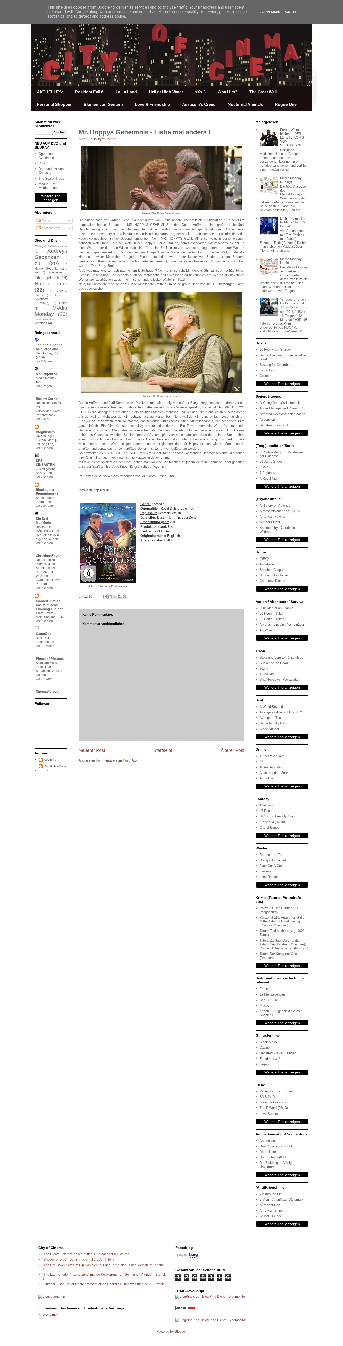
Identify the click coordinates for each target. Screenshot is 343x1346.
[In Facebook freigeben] (119, 596)
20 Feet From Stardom (276, 350)
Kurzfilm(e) (42, 303)
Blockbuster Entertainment (47, 492)
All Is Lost (267, 778)
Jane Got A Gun (271, 866)
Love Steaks (269, 1114)
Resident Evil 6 (89, 92)
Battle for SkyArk (272, 723)
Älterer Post (232, 750)
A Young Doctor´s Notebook (280, 403)
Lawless (265, 871)
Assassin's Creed (199, 104)
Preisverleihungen (45, 319)
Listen (63, 303)
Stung (264, 668)
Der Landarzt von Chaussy (51, 171)
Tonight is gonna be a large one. (49, 347)
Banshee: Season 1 (274, 425)
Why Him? (227, 92)
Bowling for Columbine (276, 365)
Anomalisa (267, 1141)
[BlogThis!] (109, 596)
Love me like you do (274, 1102)
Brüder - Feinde (271, 1216)
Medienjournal (47, 374)
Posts (45, 221)
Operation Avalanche (46, 156)
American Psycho (272, 516)
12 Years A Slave (272, 756)
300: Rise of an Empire (276, 608)
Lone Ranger (269, 877)
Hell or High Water (166, 92)
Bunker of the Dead (274, 663)
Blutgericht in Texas (274, 575)
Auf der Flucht (270, 522)
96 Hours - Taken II (274, 619)
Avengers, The (270, 718)
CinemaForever (48, 691)
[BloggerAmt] (52, 1296)
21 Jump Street (271, 461)
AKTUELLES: (50, 92)
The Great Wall (263, 92)
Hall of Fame (51, 283)
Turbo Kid (267, 674)
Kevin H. (50, 760)
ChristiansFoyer (48, 556)
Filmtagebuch (47, 278)
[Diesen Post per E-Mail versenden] (105, 596)
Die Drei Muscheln (43, 521)
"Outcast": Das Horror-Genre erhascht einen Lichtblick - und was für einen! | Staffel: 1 (104, 1284)
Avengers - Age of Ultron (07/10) (283, 712)
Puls (42, 163)
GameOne (43, 634)
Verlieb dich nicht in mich (278, 1091)
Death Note (268, 1152)
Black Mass (268, 1042)
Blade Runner (269, 729)
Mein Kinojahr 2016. (50, 617)
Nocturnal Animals (245, 104)
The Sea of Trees (51, 178)
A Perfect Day (270, 1205)
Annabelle (267, 564)
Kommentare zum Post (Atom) (118, 760)
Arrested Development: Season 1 (284, 414)
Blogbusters (45, 432)
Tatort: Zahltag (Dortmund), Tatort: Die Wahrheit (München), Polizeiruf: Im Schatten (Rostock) (284, 944)
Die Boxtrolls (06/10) (274, 1157)
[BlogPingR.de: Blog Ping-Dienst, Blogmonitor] (210, 1296)
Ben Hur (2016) (270, 1000)
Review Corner (47, 399)
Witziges (41, 323)
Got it (291, 12)
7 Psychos (267, 473)
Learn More (269, 12)
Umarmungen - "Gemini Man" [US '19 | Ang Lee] (48, 440)
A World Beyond (271, 707)
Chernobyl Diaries (272, 581)
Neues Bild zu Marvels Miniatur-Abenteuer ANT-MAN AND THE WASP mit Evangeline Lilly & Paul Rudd (48, 572)
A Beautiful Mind (271, 767)
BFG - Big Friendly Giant (278, 816)
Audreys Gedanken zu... (51, 257)
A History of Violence (275, 505)
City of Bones (269, 827)
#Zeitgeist (267, 805)
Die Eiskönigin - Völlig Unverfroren (276, 1165)
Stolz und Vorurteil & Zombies (281, 657)
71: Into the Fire (271, 1194)
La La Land (126, 92)
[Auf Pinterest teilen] (124, 596)
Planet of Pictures (50, 659)
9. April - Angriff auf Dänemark (281, 1199)
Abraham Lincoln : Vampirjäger (282, 624)
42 (261, 762)
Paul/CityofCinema (55, 768)
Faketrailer (54, 272)
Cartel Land (268, 370)
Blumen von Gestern (103, 104)
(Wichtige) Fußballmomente (51, 246)
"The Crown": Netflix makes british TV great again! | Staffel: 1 (87, 1254)
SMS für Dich (269, 1097)
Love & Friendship (152, 104)
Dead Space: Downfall (276, 1146)
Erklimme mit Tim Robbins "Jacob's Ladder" (293, 222)
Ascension (267, 419)
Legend (265, 1064)
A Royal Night (269, 478)
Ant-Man (266, 630)
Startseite (163, 750)
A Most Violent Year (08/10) (280, 511)
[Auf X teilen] (114, 596)
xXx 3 (200, 92)
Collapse (266, 376)
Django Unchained (273, 860)
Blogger (180, 1331)
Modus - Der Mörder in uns (49, 186)
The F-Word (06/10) (274, 1108)
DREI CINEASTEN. (46, 463)
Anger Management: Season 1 (282, 408)
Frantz (264, 989)
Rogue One (286, 104)
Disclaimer (50, 1314)
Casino (265, 1047)
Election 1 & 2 (270, 1059)
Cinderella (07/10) (272, 822)
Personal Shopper (54, 104)
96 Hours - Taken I (273, 613)
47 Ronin (266, 811)
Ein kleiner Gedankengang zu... (51, 268)
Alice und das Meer (274, 773)
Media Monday (51, 311)
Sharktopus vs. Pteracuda (279, 679)
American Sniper (272, 1210)
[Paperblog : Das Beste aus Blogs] (187, 1258)
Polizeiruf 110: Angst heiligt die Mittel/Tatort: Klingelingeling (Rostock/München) (282, 921)
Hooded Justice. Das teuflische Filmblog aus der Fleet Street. (49, 607)
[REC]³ (264, 559)
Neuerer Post (92, 750)
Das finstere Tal (271, 855)
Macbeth (266, 1005)
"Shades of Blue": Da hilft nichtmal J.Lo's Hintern (293, 303)
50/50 (264, 467)
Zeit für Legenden (272, 994)
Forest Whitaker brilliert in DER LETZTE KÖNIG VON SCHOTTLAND (292, 137)
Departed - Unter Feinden (278, 1053)
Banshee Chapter (272, 570)
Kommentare (50, 228)
